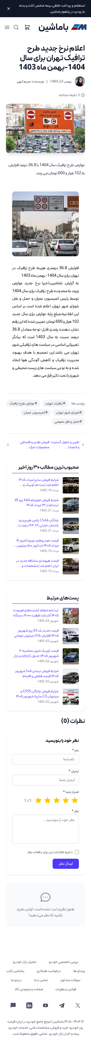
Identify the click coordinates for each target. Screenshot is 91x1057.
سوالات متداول (70, 980)
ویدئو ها (79, 971)
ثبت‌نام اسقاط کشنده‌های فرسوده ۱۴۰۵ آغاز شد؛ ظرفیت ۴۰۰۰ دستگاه (36, 613)
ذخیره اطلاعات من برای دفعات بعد (50, 852)
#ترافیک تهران (55, 403)
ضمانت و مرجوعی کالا (29, 989)
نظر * (75, 811)
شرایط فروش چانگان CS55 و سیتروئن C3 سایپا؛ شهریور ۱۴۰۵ (37, 694)
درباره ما (16, 980)
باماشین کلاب (15, 971)
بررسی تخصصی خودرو (63, 962)
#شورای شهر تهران (69, 412)
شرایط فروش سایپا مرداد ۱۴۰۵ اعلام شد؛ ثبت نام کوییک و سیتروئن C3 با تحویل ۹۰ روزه (39, 482)
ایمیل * (74, 771)
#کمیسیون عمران (36, 412)
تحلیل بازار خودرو (25, 962)
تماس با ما (41, 980)
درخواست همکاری (48, 971)
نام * (75, 750)
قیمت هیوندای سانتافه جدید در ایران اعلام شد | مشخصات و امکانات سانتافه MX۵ (37, 563)
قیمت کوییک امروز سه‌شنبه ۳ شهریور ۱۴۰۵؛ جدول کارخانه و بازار (36, 653)
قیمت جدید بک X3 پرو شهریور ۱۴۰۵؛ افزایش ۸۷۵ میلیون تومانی (36, 633)
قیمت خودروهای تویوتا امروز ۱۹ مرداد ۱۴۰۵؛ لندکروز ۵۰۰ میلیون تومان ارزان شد (37, 543)
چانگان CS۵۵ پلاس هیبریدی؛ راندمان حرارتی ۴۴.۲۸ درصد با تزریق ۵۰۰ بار (38, 523)
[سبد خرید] (27, 27)
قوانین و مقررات (65, 989)
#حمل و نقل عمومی (68, 421)
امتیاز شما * (71, 791)
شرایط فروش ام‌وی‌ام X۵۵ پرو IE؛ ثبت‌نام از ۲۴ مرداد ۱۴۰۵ (36, 503)
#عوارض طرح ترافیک (23, 403)
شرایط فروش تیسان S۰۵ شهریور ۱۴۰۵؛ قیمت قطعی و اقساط (37, 673)
